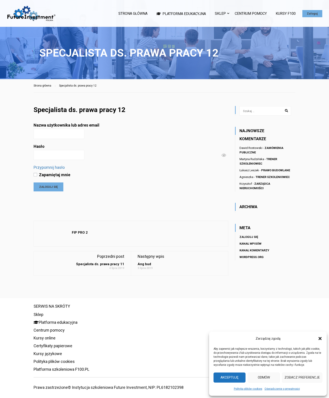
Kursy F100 (286, 13)
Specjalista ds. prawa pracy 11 (100, 264)
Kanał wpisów (250, 243)
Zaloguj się (248, 237)
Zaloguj (312, 13)
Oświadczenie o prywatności (282, 388)
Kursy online (45, 338)
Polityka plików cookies (248, 388)
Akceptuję (229, 377)
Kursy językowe (48, 353)
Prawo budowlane (275, 170)
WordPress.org (251, 257)
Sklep (220, 13)
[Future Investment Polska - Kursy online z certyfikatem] (31, 16)
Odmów (264, 377)
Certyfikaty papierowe (53, 345)
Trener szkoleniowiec (273, 177)
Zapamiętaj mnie (54, 174)
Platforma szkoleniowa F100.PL (61, 369)
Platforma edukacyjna (184, 14)
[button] (320, 338)
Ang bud (144, 264)
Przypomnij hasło (49, 167)
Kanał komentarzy (254, 250)
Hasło (39, 146)
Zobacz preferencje (302, 377)
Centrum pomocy (251, 13)
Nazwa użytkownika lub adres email (66, 125)
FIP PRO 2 (80, 233)
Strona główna (132, 13)
